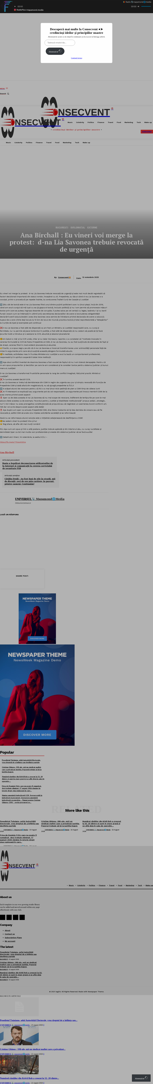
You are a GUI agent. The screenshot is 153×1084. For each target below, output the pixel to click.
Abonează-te (54, 52)
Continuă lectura (76, 58)
